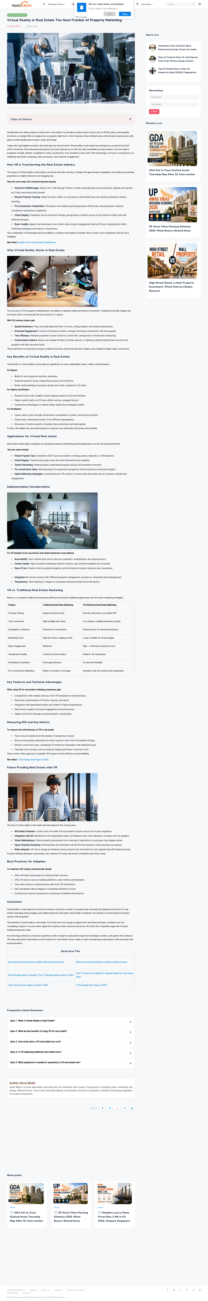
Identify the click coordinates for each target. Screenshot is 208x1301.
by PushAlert (82, 17)
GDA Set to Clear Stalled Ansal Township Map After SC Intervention (26, 1217)
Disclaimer (58, 1290)
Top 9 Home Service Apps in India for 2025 (28, 985)
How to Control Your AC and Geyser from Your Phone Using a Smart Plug (178, 61)
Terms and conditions (76, 1290)
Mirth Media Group (57, 1297)
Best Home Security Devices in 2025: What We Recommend (36, 962)
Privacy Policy (12, 1293)
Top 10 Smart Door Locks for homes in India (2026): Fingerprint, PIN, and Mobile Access (177, 72)
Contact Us (27, 1293)
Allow (125, 13)
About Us (45, 1290)
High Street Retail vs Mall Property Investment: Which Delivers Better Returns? (171, 287)
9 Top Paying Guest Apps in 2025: (33, 759)
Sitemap (33, 1290)
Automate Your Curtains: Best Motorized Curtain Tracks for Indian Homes (177, 49)
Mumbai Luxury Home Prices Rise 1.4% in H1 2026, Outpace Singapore (114, 1217)
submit (154, 111)
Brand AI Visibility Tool (16, 1290)
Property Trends (56, 4)
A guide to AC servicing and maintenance (37, 242)
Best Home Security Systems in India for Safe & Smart (102, 962)
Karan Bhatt (15, 26)
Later (109, 13)
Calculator (146, 4)
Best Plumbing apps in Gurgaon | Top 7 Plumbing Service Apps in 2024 (40, 975)
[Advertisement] (71, 1144)
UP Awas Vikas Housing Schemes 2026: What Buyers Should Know (71, 1217)
